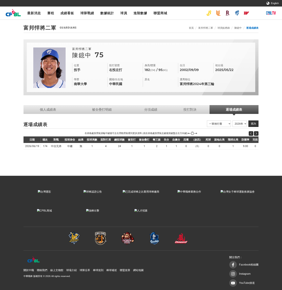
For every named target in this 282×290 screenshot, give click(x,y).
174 (45, 146)
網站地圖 (138, 270)
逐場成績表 (252, 27)
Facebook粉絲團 (248, 264)
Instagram (245, 273)
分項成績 (150, 109)
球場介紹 (71, 270)
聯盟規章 (125, 270)
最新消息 (34, 13)
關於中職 (29, 270)
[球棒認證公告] (93, 192)
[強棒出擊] (93, 211)
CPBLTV (271, 13)
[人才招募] (141, 211)
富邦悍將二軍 (205, 27)
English (275, 3)
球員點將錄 (224, 27)
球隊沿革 (85, 270)
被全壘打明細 (102, 109)
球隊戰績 (87, 13)
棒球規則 (98, 270)
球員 (123, 13)
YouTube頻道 (247, 283)
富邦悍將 (237, 13)
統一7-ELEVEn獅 (218, 13)
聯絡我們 (42, 270)
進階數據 (140, 13)
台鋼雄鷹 (255, 13)
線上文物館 (56, 270)
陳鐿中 (238, 27)
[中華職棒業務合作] (189, 192)
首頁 (191, 27)
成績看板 (67, 13)
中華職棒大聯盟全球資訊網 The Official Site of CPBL (13, 13)
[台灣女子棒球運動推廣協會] (237, 192)
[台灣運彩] (44, 192)
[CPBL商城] (44, 211)
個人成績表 (48, 109)
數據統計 (107, 13)
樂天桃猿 (227, 13)
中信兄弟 (209, 13)
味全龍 (246, 13)
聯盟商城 (160, 13)
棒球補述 (111, 270)
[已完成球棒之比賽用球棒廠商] (141, 192)
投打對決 (189, 109)
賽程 (50, 13)
